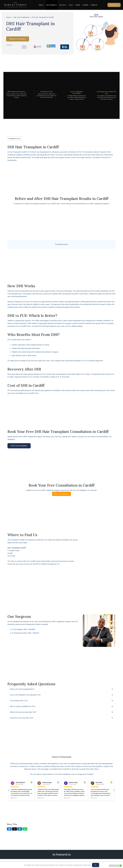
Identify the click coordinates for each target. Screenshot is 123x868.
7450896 (31, 629)
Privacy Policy (87, 865)
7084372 (35, 633)
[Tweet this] (14, 829)
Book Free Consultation (19, 446)
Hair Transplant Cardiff (18, 152)
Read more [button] (14, 798)
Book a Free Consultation (61, 494)
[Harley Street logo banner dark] (15, 4)
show (18, 138)
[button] (114, 790)
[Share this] (9, 829)
